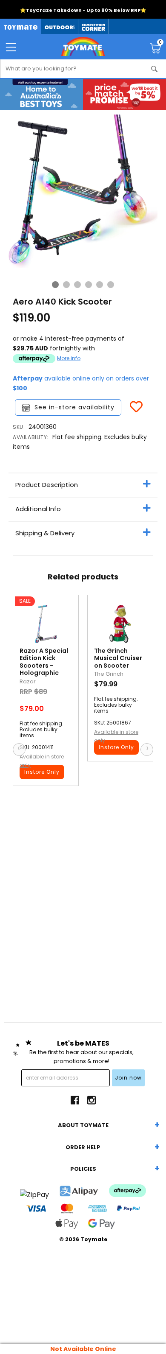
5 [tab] (99, 284)
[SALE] (45, 626)
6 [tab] (110, 284)
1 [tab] (55, 284)
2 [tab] (66, 284)
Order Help (83, 1147)
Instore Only (42, 771)
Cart (160, 43)
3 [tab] (77, 284)
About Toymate (83, 1125)
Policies (83, 1169)
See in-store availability (74, 407)
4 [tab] (88, 284)
